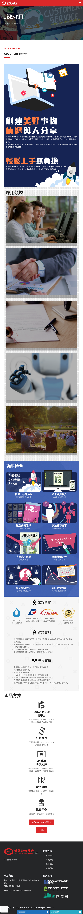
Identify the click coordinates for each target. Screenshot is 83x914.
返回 (42, 830)
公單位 (8, 349)
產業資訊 (49, 864)
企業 (7, 297)
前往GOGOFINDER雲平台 (41, 822)
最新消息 (49, 868)
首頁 (6, 23)
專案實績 (49, 860)
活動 (7, 454)
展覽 (7, 401)
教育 (7, 244)
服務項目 (49, 856)
